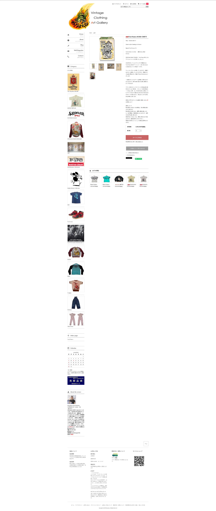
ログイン (127, 3)
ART (94, 33)
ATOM (143, 505)
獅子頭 (121, 184)
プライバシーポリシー (96, 505)
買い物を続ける (130, 155)
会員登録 (134, 3)
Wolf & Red (133, 184)
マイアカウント (117, 3)
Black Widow (93, 184)
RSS (139, 505)
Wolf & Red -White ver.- (149, 184)
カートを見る (144, 3)
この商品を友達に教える (133, 152)
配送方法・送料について (118, 505)
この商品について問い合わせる (137, 148)
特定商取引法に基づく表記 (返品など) (134, 141)
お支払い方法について (107, 505)
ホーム (72, 505)
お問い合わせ (87, 505)
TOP (90, 33)
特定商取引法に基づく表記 (131, 505)
